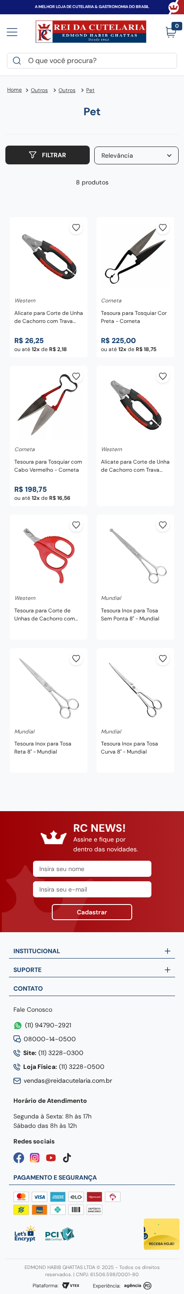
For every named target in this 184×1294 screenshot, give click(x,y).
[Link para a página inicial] (14, 90)
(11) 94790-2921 (48, 1025)
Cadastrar (92, 912)
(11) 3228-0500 (64, 1067)
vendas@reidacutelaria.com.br (68, 1080)
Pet (90, 90)
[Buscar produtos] (19, 61)
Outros (39, 90)
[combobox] (92, 61)
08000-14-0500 (50, 1039)
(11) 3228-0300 (53, 1053)
